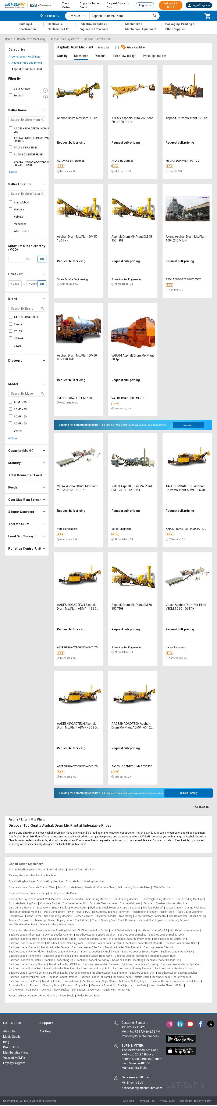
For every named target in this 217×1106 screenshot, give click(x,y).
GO (42, 259)
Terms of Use (146, 1100)
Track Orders (66, 5)
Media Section (12, 1036)
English (143, 5)
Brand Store (11, 1047)
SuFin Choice (22, 88)
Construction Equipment (22, 899)
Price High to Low (154, 56)
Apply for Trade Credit (89, 5)
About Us (9, 1031)
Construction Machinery (31, 39)
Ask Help (45, 1031)
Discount (101, 56)
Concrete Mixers (18, 887)
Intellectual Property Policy (195, 1100)
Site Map (128, 1100)
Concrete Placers (18, 893)
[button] (199, 5)
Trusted (18, 95)
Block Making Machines (22, 881)
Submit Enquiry (187, 425)
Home (8, 39)
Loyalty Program (14, 1063)
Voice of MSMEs (14, 1057)
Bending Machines (19, 875)
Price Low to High (124, 56)
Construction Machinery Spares (26, 930)
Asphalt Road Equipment (64, 39)
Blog (6, 1042)
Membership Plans (15, 1052)
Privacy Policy (167, 1100)
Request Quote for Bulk (118, 5)
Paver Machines (18, 995)
